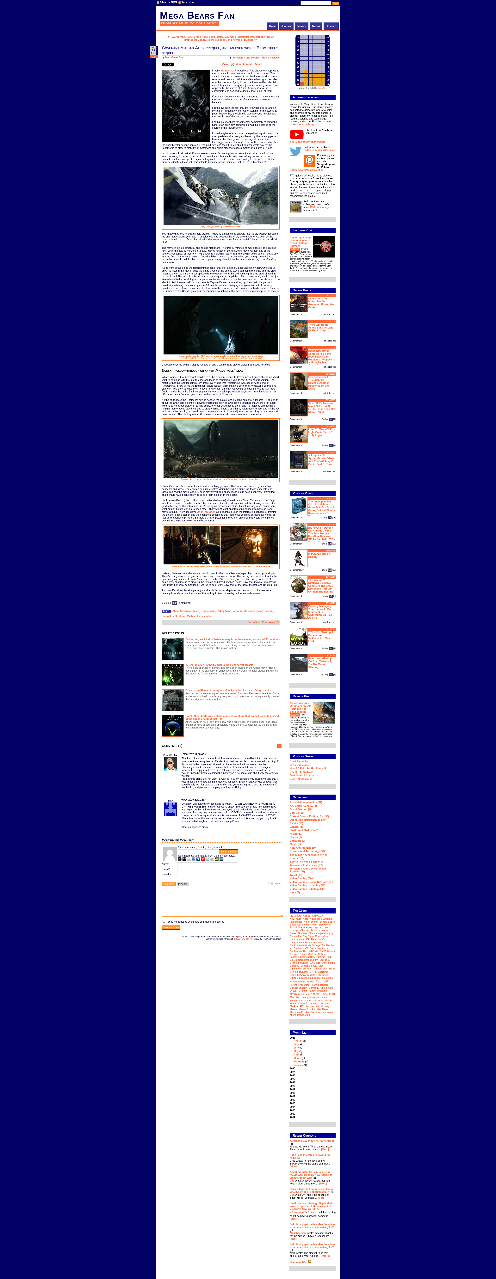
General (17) (297, 826)
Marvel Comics (307, 1009)
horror (314, 993)
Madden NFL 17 (314, 1006)
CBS (326, 927)
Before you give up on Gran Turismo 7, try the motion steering (320, 663)
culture (304, 963)
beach (323, 921)
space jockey (256, 611)
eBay (293, 975)
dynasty (303, 972)
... (327, 270)
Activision (317, 916)
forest (293, 985)
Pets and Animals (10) (303, 847)
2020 (292, 1086)
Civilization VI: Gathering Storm (311, 948)
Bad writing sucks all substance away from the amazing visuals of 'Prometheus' (233, 639)
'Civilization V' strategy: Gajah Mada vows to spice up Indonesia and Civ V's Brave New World (311, 1206)
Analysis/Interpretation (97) (306, 802)
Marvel (293, 1009)
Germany (314, 988)
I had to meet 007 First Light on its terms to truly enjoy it (322, 432)
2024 (292, 1072)
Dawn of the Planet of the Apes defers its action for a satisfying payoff (227, 690)
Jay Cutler (317, 1000)
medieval (316, 1012)
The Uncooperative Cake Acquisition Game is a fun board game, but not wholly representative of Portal (321, 509)
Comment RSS (299, 1262)
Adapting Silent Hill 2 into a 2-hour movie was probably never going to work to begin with (311, 1175)
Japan (307, 1000)
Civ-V (323, 951)
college (312, 954)
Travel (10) (296, 875)
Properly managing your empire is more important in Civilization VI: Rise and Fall (320, 612)
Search (302, 26)
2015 (292, 1103)
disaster (308, 968)
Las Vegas (314, 1003)
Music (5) (295, 844)
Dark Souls (328, 962)
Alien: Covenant (181, 611)
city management (318, 933)
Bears (331, 921)
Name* (165, 864)
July (296, 1044)
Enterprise (322, 975)
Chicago (294, 930)
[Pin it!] (225, 65)
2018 (292, 1092)
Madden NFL (297, 1006)
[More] (325, 1149)
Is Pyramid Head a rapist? (319, 555)
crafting (294, 963)
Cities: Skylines (298, 933)
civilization (322, 936)
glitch (323, 988)
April (297, 1054)
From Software (319, 984)
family (329, 978)
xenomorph (240, 611)
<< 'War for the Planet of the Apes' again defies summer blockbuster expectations (216, 36)
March (297, 1058)
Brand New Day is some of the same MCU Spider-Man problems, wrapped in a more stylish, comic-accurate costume (312, 357)
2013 (292, 1110)
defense (294, 965)
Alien (196, 611)
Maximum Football (300, 1012)
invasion (314, 997)
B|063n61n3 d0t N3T (243, 939)
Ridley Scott (224, 611)
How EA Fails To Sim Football (308, 768)
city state (308, 936)
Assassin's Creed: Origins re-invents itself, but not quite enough (300, 707)
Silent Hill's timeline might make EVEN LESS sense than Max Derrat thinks (322, 407)
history (305, 994)
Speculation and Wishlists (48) (308, 854)
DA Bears (315, 963)
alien (305, 919)
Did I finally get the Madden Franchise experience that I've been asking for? (312, 1226)
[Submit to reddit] (242, 64)
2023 (292, 1075)
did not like (227, 70)
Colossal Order (308, 957)
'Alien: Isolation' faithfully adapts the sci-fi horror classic (219, 664)
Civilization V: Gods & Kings (305, 945)
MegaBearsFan (174, 57)
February (299, 1061)
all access (316, 919)
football (322, 981)
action (307, 915)
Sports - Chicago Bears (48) (306, 861)
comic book (325, 957)
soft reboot (178, 616)
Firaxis (310, 981)
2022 (292, 1079)
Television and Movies (246, 57)
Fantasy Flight (297, 981)
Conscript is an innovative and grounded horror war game (321, 303)
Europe (294, 978)
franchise (303, 985)
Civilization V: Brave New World (307, 942)
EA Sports (321, 971)
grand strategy (307, 990)
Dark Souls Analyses (302, 775)
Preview (182, 883)
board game (297, 927)
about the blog (305, 124)
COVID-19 (324, 960)
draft (332, 968)
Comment (168, 883)
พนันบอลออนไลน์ (299, 1212)
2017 (292, 1096)
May (296, 1051)
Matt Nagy (322, 1009)
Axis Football (311, 921)
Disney (318, 968)
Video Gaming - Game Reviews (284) (311, 882)
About (316, 26)
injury (305, 997)
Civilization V (315, 939)
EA (311, 971)
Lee (292, 1180)
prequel (166, 616)
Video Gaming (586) (301, 878)
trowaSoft (322, 88)
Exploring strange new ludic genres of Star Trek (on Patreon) (300, 241)
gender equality (298, 988)
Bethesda (295, 924)
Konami (302, 1003)
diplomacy (296, 968)
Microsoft (328, 1012)
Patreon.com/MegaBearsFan (307, 170)
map (327, 1006)
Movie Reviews (271, 57)
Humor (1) (296, 837)
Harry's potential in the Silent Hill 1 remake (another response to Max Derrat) (319, 383)
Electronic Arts (306, 975)
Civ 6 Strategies (299, 761)
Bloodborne (325, 924)
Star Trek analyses (301, 779)
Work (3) (295, 892)
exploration (318, 978)
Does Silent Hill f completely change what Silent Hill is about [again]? (311, 1190)
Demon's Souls (309, 965)
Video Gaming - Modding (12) (307, 885)
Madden (325, 1003)
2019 (292, 1089)
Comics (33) (297, 812)
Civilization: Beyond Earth (304, 951)
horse (324, 994)
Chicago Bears (309, 930)
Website (166, 874)
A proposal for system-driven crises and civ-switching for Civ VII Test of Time (321, 460)
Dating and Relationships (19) (308, 819)
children (323, 930)
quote (277, 883)
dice (321, 965)
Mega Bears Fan (197, 15)
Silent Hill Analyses (301, 772)
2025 (292, 1068)
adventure (295, 919)
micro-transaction (300, 1015)
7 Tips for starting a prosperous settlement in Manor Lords (320, 637)
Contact (331, 26)
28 (302, 570)
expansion (305, 978)
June (297, 1047)
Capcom (317, 927)
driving (294, 972)
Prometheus (208, 611)
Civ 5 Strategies (299, 765)
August (298, 1040)
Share (258, 64)
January (298, 1065)
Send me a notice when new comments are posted (195, 921)
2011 (292, 1117)
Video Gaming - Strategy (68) (307, 889)
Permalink (254, 622)
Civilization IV (297, 939)
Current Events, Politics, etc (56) (309, 816)
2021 (292, 1082)
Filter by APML (169, 2)
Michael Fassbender (199, 616)
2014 (292, 1106)
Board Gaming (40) (301, 809)
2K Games (295, 916)
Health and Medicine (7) (304, 830)
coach (303, 954)
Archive (286, 26)
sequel (269, 611)
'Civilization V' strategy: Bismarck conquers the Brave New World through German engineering (320, 586)
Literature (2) (297, 840)
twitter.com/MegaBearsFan (319, 150)
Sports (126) (297, 858)
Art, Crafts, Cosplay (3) (303, 805)
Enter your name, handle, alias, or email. (200, 847)
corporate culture (308, 960)
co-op (293, 960)
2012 (292, 1113)
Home (272, 26)
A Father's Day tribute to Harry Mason (312, 1140)
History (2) (296, 833)
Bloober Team (309, 924)
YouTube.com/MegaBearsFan (307, 141)
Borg (309, 927)
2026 (299, 1051)
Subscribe (187, 2)
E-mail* (166, 869)
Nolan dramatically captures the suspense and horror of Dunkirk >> (229, 38)
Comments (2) (270, 622)
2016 (292, 1099)
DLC (325, 968)
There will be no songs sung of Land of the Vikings (320, 327)
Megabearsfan (298, 1233)
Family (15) (296, 823)
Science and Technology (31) (307, 851)
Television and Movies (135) (306, 865)
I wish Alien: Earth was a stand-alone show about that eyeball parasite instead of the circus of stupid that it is (232, 717)
